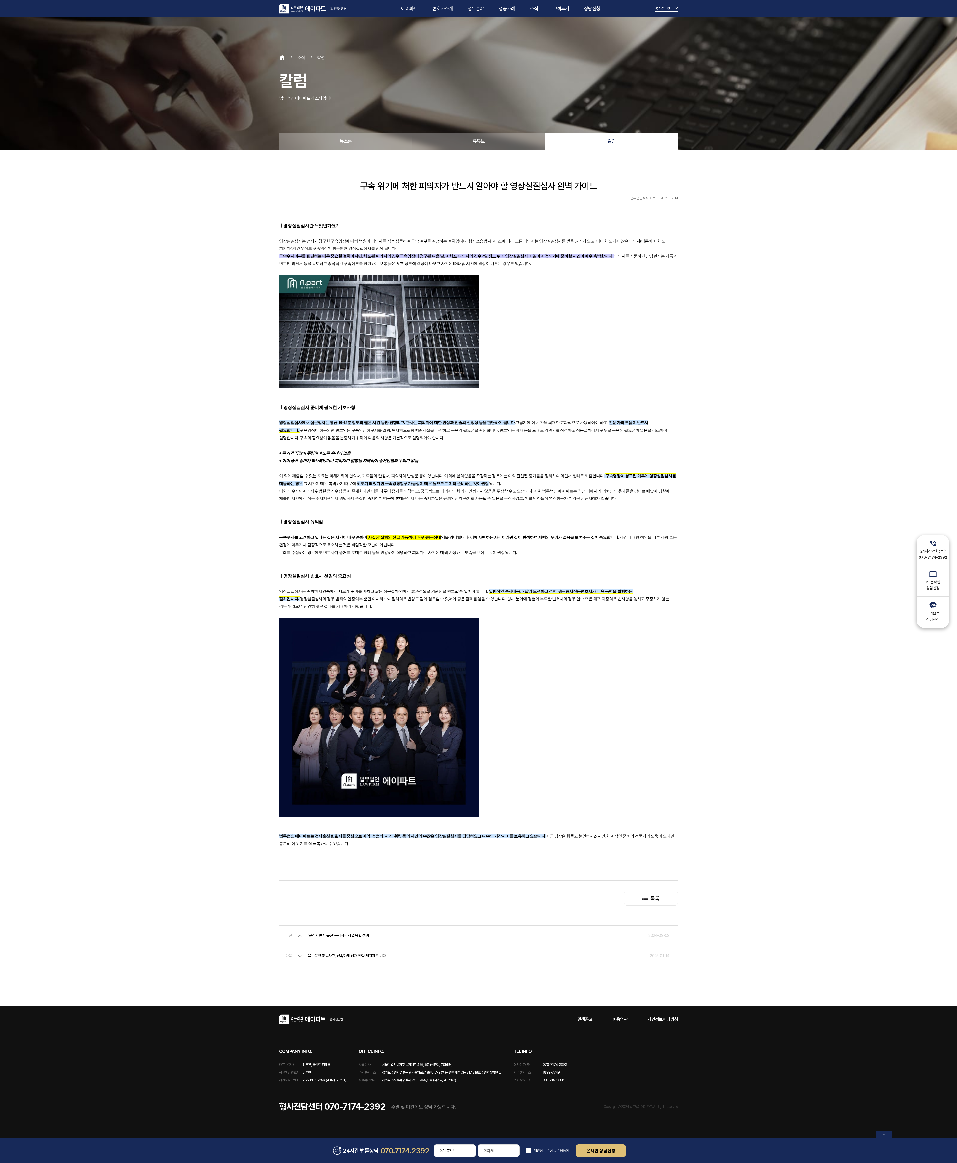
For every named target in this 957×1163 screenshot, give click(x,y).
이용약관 (620, 1019)
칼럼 (611, 141)
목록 (654, 898)
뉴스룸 (345, 141)
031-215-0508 (553, 1080)
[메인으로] (312, 9)
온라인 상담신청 (600, 1150)
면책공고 (585, 1019)
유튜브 (479, 141)
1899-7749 (551, 1072)
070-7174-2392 (555, 1065)
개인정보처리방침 (662, 1019)
